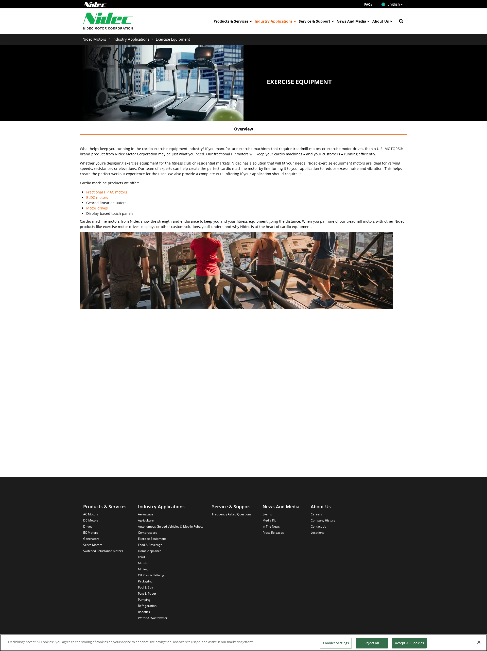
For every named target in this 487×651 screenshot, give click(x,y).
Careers (316, 514)
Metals (143, 563)
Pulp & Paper (147, 593)
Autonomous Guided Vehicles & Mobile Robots (170, 526)
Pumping (144, 599)
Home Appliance (149, 551)
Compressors (147, 532)
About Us (380, 21)
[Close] (478, 642)
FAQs (368, 4)
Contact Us (318, 526)
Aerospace (145, 514)
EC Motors (90, 532)
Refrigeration (147, 606)
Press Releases (273, 532)
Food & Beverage (150, 545)
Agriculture (146, 520)
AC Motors (90, 514)
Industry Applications (273, 21)
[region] (243, 642)
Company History (323, 520)
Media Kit (269, 520)
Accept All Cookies (409, 643)
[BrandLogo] (108, 21)
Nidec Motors (94, 39)
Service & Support (314, 21)
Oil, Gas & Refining (151, 575)
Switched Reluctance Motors (103, 551)
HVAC (142, 557)
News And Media (351, 21)
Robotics (144, 612)
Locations (317, 532)
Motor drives (97, 208)
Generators (91, 538)
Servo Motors (92, 545)
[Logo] (95, 4)
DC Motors (90, 520)
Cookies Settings (336, 643)
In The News (271, 526)
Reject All (371, 643)
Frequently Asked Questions (231, 514)
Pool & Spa (145, 587)
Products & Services (231, 21)
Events (267, 514)
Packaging (145, 581)
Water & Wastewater (152, 618)
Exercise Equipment (173, 39)
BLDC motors (97, 197)
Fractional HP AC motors (106, 192)
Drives (87, 526)
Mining (143, 569)
